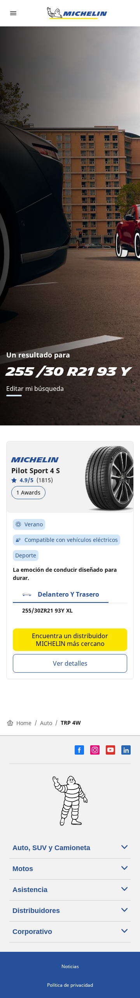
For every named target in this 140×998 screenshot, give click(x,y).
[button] (60, 595)
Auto (46, 723)
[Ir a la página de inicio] (77, 13)
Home (24, 723)
